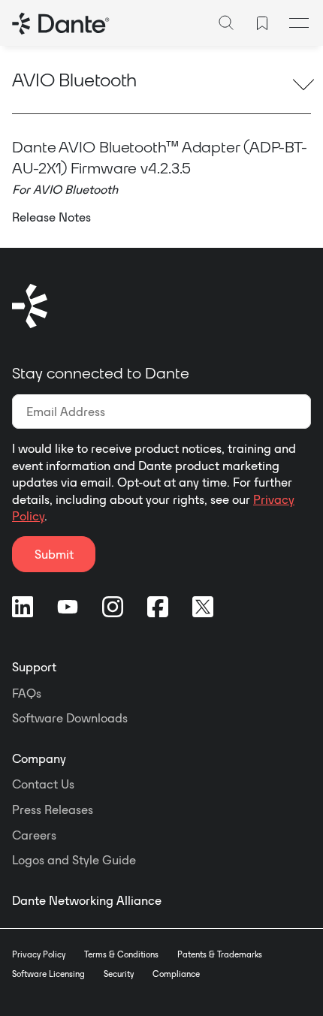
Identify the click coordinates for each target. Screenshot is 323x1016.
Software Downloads (70, 717)
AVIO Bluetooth (74, 79)
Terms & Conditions (121, 954)
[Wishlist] (262, 23)
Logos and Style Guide (74, 859)
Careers (34, 835)
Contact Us (43, 783)
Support (34, 666)
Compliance (176, 974)
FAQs (26, 693)
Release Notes (51, 217)
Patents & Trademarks (219, 954)
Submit (54, 554)
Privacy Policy (38, 954)
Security (119, 974)
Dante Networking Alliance (87, 900)
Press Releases (52, 809)
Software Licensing (48, 974)
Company (39, 758)
